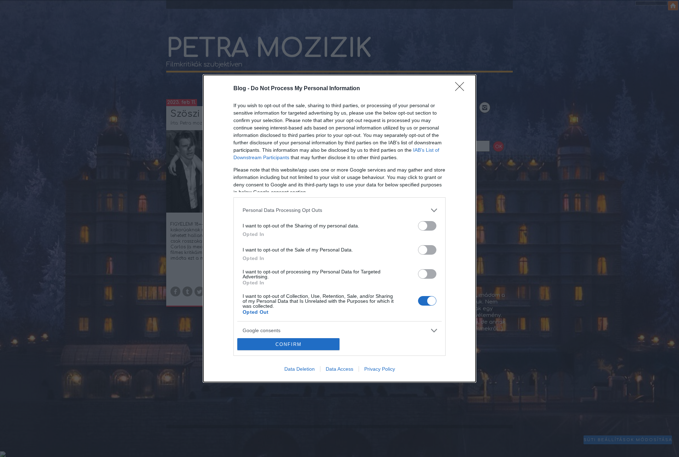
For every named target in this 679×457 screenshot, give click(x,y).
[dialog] (339, 228)
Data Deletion (299, 369)
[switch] (427, 226)
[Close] (462, 89)
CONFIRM (288, 344)
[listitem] (339, 210)
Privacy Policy (379, 369)
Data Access (339, 369)
